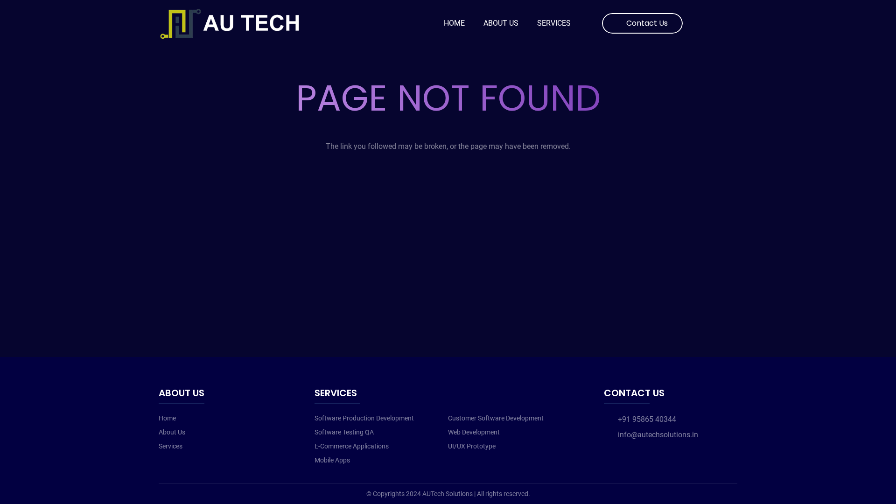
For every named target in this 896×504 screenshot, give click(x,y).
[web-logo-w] (234, 23)
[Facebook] (700, 23)
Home (167, 418)
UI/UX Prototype (472, 446)
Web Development (474, 432)
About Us (172, 432)
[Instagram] (715, 23)
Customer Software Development (496, 418)
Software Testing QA (344, 432)
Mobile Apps (332, 460)
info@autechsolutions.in (658, 434)
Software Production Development (364, 418)
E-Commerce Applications (352, 446)
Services (170, 446)
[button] (732, 23)
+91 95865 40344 (647, 419)
